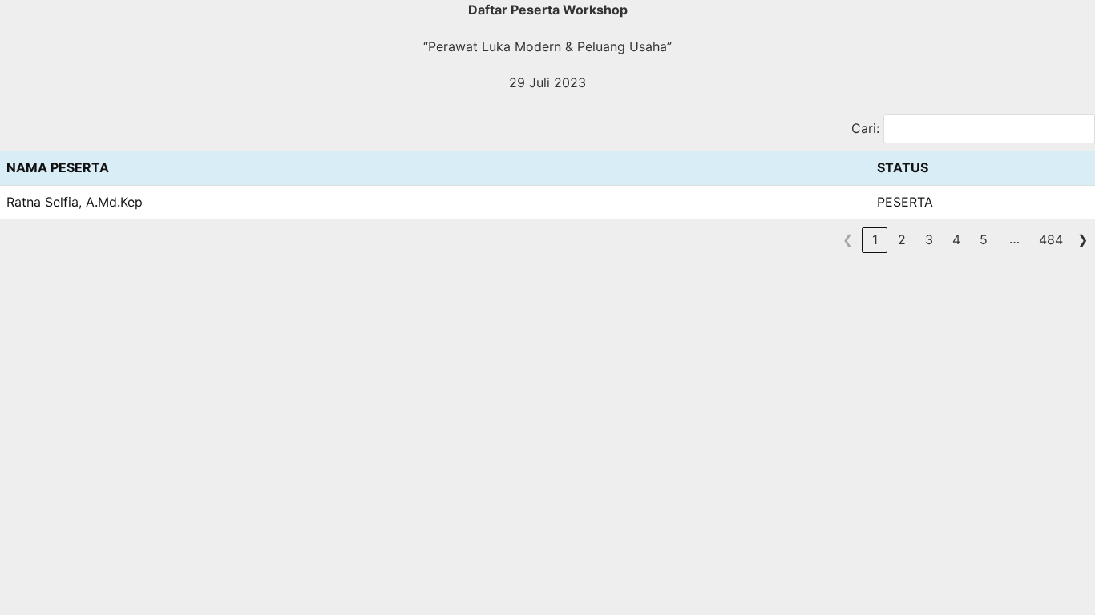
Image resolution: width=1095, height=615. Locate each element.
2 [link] (902, 239)
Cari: (865, 128)
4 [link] (956, 239)
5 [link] (984, 239)
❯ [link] (1082, 239)
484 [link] (1051, 239)
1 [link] (875, 239)
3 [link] (929, 239)
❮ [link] (847, 239)
